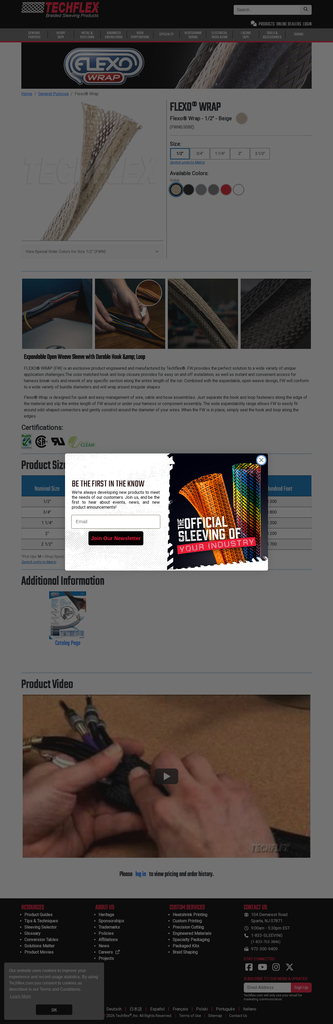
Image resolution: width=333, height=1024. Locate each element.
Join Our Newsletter (116, 538)
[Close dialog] (261, 460)
